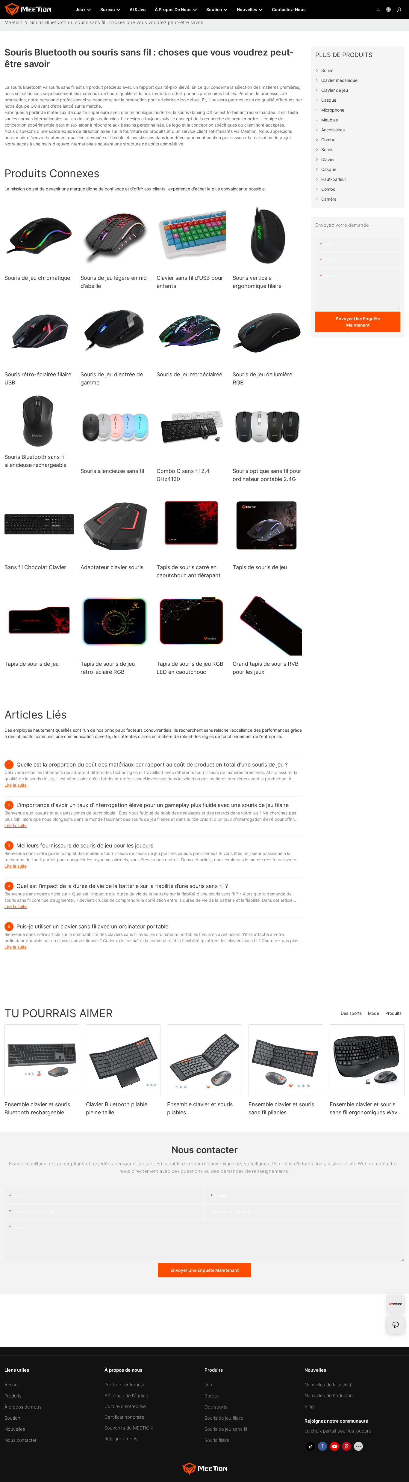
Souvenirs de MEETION (128, 1428)
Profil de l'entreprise (125, 1385)
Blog (309, 1406)
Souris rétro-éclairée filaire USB (37, 378)
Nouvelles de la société (329, 1385)
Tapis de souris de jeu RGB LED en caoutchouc (190, 668)
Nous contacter (20, 1440)
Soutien (12, 1418)
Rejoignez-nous (120, 1439)
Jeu (208, 1385)
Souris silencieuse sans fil (112, 471)
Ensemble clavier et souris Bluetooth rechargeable (37, 1108)
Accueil (11, 1385)
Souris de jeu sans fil (226, 1429)
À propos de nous (23, 1407)
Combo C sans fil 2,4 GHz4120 (183, 475)
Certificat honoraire (124, 1417)
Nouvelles (14, 1429)
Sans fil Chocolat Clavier (35, 567)
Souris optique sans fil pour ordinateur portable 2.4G (267, 475)
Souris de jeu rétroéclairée (189, 374)
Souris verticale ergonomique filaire (257, 282)
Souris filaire (217, 1440)
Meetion (13, 22)
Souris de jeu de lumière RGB (262, 378)
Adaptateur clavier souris (112, 567)
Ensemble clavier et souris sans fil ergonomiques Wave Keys (365, 1108)
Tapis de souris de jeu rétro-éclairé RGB (108, 668)
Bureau (212, 1396)
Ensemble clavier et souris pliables (200, 1108)
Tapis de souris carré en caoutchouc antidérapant (189, 571)
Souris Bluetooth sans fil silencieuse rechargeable (35, 461)
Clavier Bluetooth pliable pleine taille (116, 1108)
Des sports (351, 1013)
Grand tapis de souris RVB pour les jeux (266, 668)
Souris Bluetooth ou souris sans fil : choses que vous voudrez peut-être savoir (117, 22)
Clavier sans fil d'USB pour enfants (190, 282)
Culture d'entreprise (125, 1406)
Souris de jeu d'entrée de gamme (112, 378)
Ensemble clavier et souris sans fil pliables (281, 1108)
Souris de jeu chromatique (37, 278)
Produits (393, 1013)
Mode (373, 1013)
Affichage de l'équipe (126, 1395)
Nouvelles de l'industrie (329, 1395)
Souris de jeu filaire (224, 1418)
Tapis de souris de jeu (260, 567)
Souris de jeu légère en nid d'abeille (114, 282)
